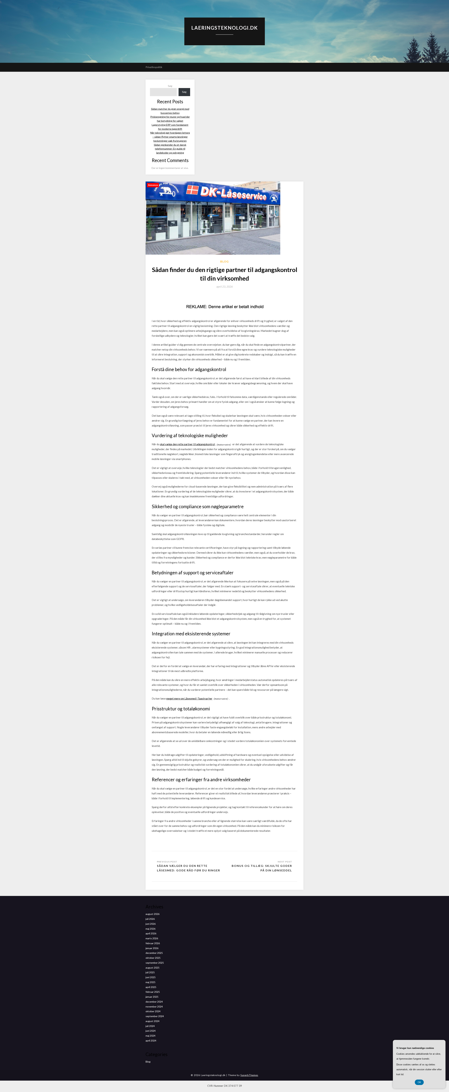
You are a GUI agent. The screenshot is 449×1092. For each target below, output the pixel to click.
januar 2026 (152, 948)
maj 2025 (150, 982)
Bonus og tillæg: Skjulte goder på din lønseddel (262, 868)
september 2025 (155, 962)
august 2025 (152, 967)
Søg (170, 85)
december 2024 (154, 1001)
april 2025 (151, 987)
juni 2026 (151, 923)
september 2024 (155, 1016)
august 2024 (152, 1021)
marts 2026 (152, 938)
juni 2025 (151, 977)
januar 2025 (152, 996)
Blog (224, 261)
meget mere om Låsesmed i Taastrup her (189, 698)
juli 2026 (150, 918)
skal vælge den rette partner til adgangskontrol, (187, 444)
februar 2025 (153, 991)
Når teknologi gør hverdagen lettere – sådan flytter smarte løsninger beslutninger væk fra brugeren (170, 136)
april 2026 (151, 933)
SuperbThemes (249, 1075)
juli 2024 (150, 1025)
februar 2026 (153, 943)
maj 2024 (150, 1035)
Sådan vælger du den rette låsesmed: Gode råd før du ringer (188, 868)
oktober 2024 (153, 1011)
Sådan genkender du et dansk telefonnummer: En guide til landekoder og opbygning (170, 148)
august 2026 (152, 913)
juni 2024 (151, 1030)
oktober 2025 (153, 957)
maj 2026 (150, 928)
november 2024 (154, 1006)
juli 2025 (150, 972)
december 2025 (154, 952)
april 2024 (151, 1040)
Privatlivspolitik (154, 67)
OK (419, 1082)
